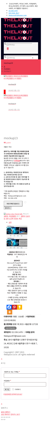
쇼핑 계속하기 (5, 414)
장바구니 (8, 208)
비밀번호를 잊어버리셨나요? (13, 394)
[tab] (19, 222)
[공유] (7, 417)
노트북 (11, 218)
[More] (10, 312)
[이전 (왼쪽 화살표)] (2, 419)
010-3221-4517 (14, 13)
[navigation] (25, 409)
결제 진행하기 (5, 412)
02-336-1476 (13, 10)
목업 (20, 218)
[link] (32, 58)
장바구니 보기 (15, 414)
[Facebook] (9, 307)
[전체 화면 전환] (4, 417)
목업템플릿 (7, 69)
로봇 (7, 218)
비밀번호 (7, 381)
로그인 (7, 389)
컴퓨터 (6, 216)
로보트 (16, 218)
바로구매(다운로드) (13, 203)
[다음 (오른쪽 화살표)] (4, 419)
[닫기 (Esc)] (9, 417)
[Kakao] (19, 307)
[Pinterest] (14, 307)
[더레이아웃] (18, 30)
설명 (10, 222)
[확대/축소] (2, 417)
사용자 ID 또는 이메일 (12, 372)
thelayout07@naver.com (18, 15)
